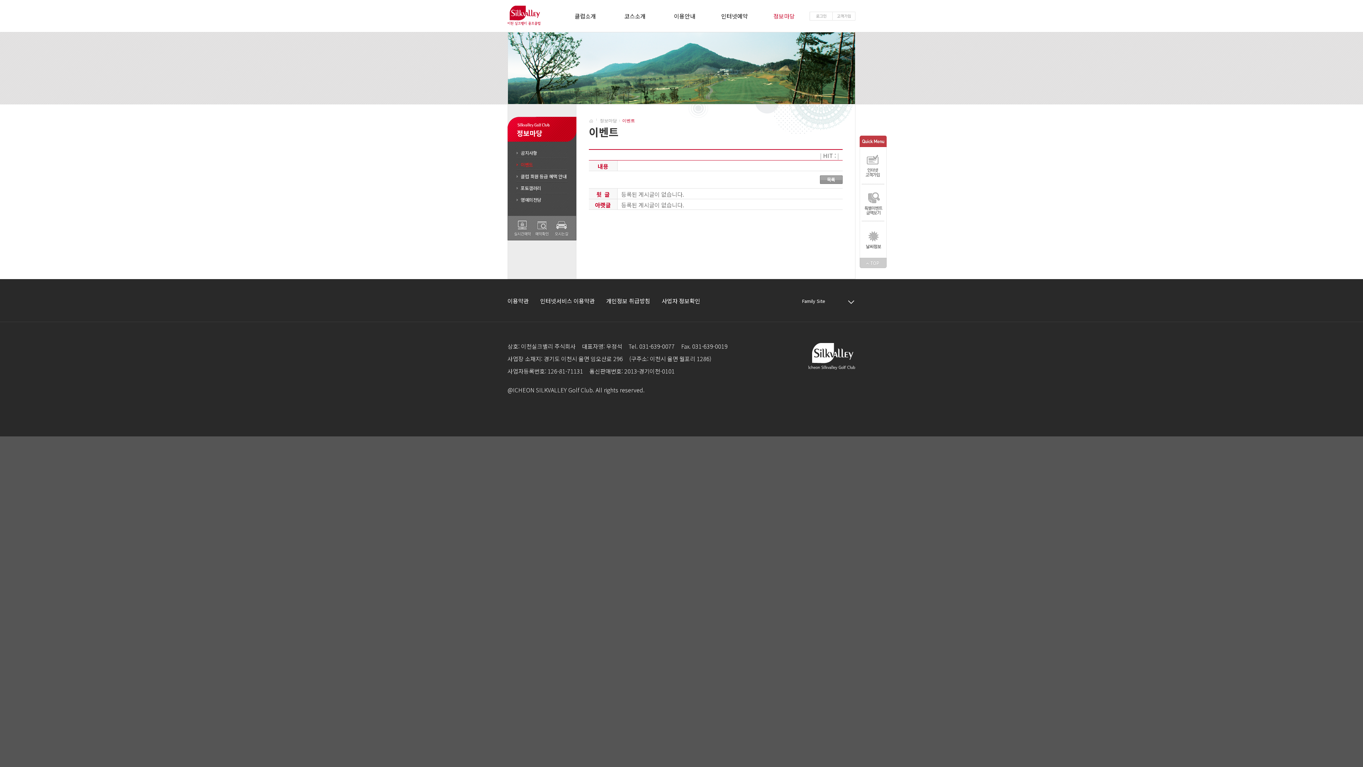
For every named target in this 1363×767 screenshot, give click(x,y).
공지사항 (529, 152)
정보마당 (784, 16)
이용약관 (518, 301)
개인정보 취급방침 (628, 301)
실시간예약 (522, 228)
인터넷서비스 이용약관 (567, 301)
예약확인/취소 (542, 228)
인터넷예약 (734, 16)
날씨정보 (873, 239)
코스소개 (635, 16)
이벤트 (527, 164)
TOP (873, 263)
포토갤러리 (531, 188)
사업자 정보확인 (681, 301)
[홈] (593, 121)
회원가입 (843, 16)
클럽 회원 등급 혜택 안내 (543, 176)
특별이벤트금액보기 (873, 202)
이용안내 (684, 16)
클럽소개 (585, 16)
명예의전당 (531, 199)
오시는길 (561, 228)
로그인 (821, 16)
